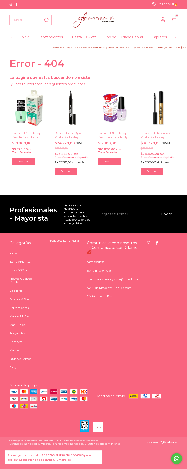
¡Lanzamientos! (51, 37)
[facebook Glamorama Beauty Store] (16, 4)
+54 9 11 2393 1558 (99, 270)
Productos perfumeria (63, 240)
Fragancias (17, 333)
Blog (12, 367)
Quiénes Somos (20, 359)
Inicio (24, 37)
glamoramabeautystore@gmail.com (113, 279)
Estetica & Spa (19, 299)
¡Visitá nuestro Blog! (100, 296)
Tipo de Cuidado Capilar (123, 37)
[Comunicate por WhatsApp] (176, 458)
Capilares (159, 37)
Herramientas (19, 308)
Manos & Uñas (19, 316)
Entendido (63, 459)
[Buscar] (45, 20)
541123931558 (96, 262)
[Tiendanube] (162, 443)
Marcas (14, 350)
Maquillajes (17, 325)
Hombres (15, 342)
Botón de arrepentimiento (104, 443)
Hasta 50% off (84, 37)
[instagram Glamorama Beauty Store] (11, 4)
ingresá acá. (76, 443)
